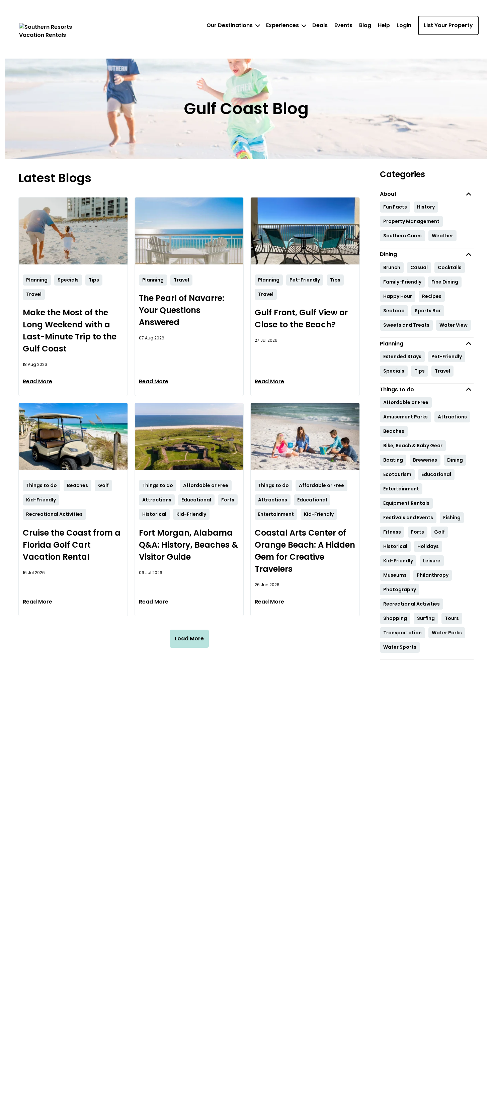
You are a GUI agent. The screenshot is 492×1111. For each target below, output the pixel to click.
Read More (37, 381)
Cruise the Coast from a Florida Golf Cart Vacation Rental (71, 544)
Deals (320, 25)
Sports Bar (428, 310)
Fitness (392, 532)
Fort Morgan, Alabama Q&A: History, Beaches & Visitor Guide (188, 544)
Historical (395, 546)
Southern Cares (402, 235)
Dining (455, 460)
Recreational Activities (411, 604)
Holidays (428, 546)
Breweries (425, 460)
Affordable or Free (405, 402)
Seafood (394, 310)
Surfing (426, 618)
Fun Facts (395, 207)
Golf (439, 532)
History (426, 207)
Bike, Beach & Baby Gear (412, 445)
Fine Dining (444, 282)
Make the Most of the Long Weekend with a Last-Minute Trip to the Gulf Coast (69, 330)
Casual (419, 267)
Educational (436, 474)
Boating (393, 460)
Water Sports (399, 647)
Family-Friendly (402, 282)
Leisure (431, 560)
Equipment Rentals (406, 503)
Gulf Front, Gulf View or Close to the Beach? (301, 318)
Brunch (391, 267)
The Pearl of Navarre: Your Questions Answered (181, 310)
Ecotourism (397, 474)
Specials (393, 371)
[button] (427, 194)
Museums (395, 575)
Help (384, 25)
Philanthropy (432, 575)
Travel (442, 371)
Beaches (393, 431)
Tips (419, 371)
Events (343, 25)
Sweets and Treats (406, 325)
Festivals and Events (408, 517)
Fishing (452, 517)
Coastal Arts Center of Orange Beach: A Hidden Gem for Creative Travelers (305, 550)
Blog (365, 25)
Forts (417, 532)
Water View (453, 325)
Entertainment (401, 488)
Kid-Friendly (398, 560)
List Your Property (448, 25)
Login (404, 25)
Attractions (452, 416)
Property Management (411, 221)
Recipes (431, 296)
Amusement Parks (405, 416)
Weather (442, 235)
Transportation (402, 632)
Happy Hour (397, 296)
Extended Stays (402, 356)
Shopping (395, 618)
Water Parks (447, 632)
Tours (452, 618)
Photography (399, 589)
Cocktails (450, 267)
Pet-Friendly (446, 356)
